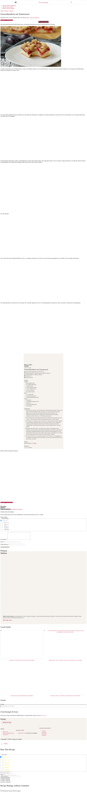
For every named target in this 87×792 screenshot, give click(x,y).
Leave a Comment (34, 17)
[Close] (0, 753)
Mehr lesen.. (43, 715)
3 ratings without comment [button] (15, 509)
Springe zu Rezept (44, 22)
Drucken (27, 364)
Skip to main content (8, 7)
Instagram (44, 734)
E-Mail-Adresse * (4, 776)
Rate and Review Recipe (5, 777)
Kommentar (3, 539)
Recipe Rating (3, 517)
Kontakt (44, 731)
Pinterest (44, 735)
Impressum (6, 734)
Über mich (5, 731)
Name (2, 542)
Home (1, 11)
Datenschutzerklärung (8, 733)
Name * (2, 774)
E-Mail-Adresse (4, 544)
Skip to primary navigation (9, 5)
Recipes (6, 11)
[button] (24, 366)
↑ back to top (6, 722)
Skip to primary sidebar (8, 8)
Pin (31, 364)
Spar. (35, 443)
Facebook (44, 732)
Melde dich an (21, 733)
